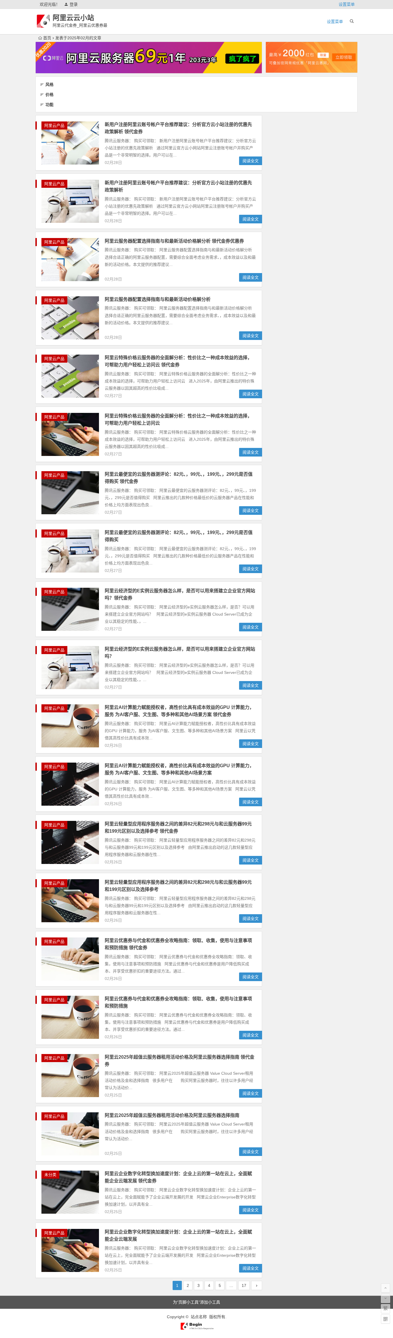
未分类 (50, 1174)
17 (244, 1285)
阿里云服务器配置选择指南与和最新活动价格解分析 (158, 299)
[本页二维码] (385, 1319)
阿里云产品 (54, 125)
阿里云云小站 (73, 18)
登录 (74, 4)
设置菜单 (347, 4)
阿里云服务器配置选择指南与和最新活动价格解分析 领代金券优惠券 (174, 241)
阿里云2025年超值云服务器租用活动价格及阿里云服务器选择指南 (172, 1115)
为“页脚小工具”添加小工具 (196, 1302)
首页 (47, 38)
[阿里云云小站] (196, 1328)
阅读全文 (251, 160)
